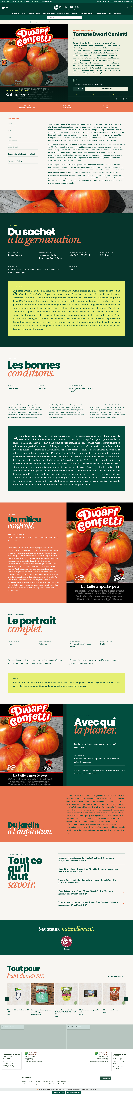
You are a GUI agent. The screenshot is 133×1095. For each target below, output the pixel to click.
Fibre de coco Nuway (110, 1010)
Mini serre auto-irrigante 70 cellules (89, 1011)
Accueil (4, 22)
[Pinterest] (126, 99)
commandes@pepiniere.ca (124, 1)
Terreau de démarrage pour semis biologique (41, 1011)
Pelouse (74, 13)
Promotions (117, 13)
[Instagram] (123, 99)
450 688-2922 (109, 1)
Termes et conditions (64, 1084)
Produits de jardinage (86, 13)
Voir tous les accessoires (116, 977)
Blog (110, 13)
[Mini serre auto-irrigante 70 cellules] (90, 994)
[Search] (84, 17)
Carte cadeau (106, 1078)
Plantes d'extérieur (63, 13)
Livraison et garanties (61, 1081)
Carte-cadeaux (101, 13)
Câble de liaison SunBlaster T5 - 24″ (18, 1011)
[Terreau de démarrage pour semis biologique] (42, 994)
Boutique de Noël (48, 1081)
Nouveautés (15, 13)
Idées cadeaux (12, 22)
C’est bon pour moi (58, 1092)
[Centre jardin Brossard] (101, 1054)
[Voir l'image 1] (4, 63)
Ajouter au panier (106, 89)
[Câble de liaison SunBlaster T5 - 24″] (18, 994)
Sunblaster (10, 1007)
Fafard (33, 1007)
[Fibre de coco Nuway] (114, 994)
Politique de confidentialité (48, 1084)
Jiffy (80, 1007)
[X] (117, 99)
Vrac (23, 13)
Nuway (105, 1007)
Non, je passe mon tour (73, 1092)
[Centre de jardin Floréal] (31, 1054)
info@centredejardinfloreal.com (33, 1061)
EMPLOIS (99, 1)
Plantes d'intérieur (49, 13)
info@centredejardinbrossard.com (99, 1061)
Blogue (30, 1081)
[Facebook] (120, 99)
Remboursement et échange (30, 1084)
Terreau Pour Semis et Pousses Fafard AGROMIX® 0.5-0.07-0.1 (66, 1012)
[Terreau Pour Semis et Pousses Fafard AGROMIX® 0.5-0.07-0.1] (66, 994)
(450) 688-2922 (29, 1060)
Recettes (38, 1081)
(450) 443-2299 (104, 1060)
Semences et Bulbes (34, 13)
